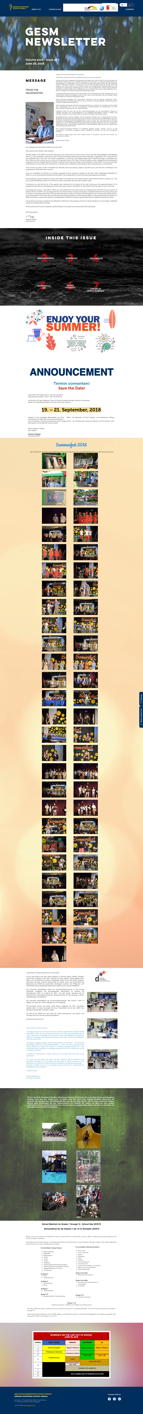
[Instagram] (114, 1399)
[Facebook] (109, 1399)
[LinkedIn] (119, 1399)
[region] (40, 122)
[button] (37, 9)
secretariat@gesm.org (29, 1405)
